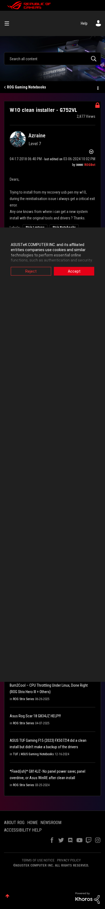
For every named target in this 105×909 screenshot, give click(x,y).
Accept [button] (74, 271)
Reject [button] (31, 271)
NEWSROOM (50, 822)
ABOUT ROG (14, 822)
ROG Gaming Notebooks (26, 87)
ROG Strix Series (23, 699)
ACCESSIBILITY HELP (23, 830)
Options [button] (97, 87)
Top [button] (7, 896)
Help (84, 23)
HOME (32, 822)
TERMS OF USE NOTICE (38, 860)
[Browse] (9, 23)
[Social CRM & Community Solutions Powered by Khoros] (87, 898)
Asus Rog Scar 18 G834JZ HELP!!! (35, 716)
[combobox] (52, 58)
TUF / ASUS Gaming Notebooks (33, 754)
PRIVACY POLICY (69, 860)
